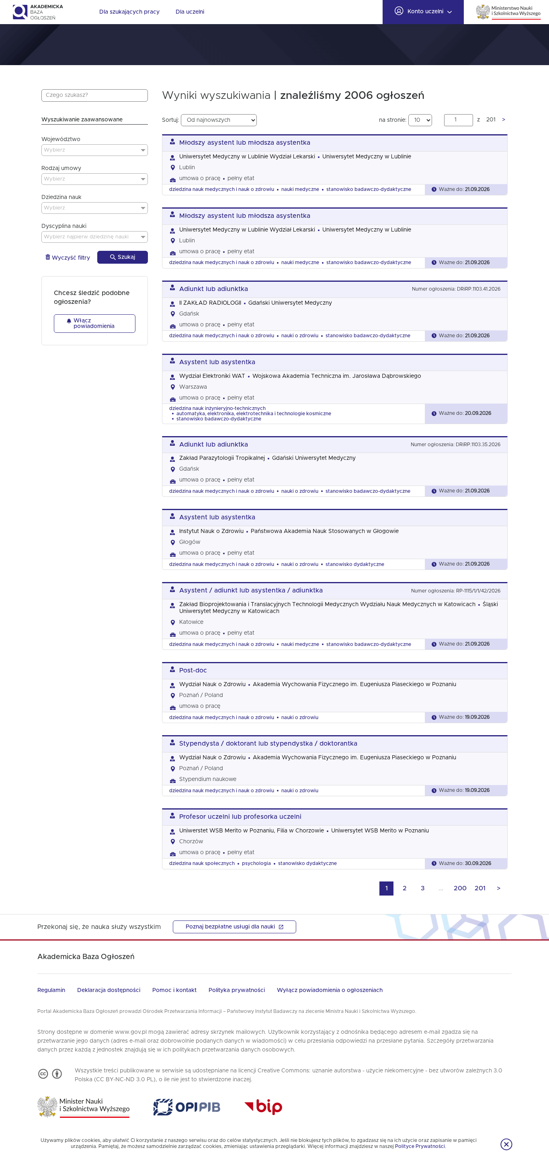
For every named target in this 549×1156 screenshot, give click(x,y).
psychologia (256, 863)
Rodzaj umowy (61, 168)
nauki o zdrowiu (299, 335)
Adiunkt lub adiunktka (213, 289)
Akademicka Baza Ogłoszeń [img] (37, 12)
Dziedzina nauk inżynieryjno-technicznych (217, 408)
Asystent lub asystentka (217, 362)
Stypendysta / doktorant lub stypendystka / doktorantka (268, 743)
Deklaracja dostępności (108, 990)
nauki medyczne (300, 189)
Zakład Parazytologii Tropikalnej (222, 458)
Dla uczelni (190, 12)
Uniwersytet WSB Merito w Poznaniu (380, 831)
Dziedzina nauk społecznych (202, 863)
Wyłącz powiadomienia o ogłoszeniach (330, 990)
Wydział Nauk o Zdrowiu (212, 684)
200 (460, 888)
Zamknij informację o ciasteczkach (506, 1144)
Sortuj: (171, 120)
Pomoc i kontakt (174, 990)
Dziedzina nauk (61, 197)
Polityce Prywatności (420, 1146)
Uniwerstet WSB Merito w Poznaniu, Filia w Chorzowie (251, 831)
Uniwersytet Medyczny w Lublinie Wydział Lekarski (247, 157)
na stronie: (393, 120)
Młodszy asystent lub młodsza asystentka (244, 142)
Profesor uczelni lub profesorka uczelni (240, 817)
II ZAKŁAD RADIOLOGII (210, 303)
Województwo (60, 139)
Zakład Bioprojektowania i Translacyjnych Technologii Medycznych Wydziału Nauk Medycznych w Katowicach (327, 604)
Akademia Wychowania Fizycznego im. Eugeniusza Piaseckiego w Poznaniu (354, 684)
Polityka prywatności (237, 990)
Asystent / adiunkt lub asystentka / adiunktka (251, 590)
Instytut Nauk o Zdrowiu (211, 531)
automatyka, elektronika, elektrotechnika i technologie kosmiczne (253, 413)
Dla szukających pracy (129, 12)
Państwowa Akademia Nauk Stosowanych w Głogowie (325, 531)
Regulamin (51, 990)
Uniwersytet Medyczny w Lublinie (366, 157)
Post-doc (193, 670)
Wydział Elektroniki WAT (212, 376)
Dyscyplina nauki (63, 226)
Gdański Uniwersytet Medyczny (290, 303)
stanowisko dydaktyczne (355, 564)
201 (480, 888)
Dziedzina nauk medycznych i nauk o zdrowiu (221, 189)
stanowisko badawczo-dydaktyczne (368, 189)
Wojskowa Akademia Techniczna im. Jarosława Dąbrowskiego (336, 376)
